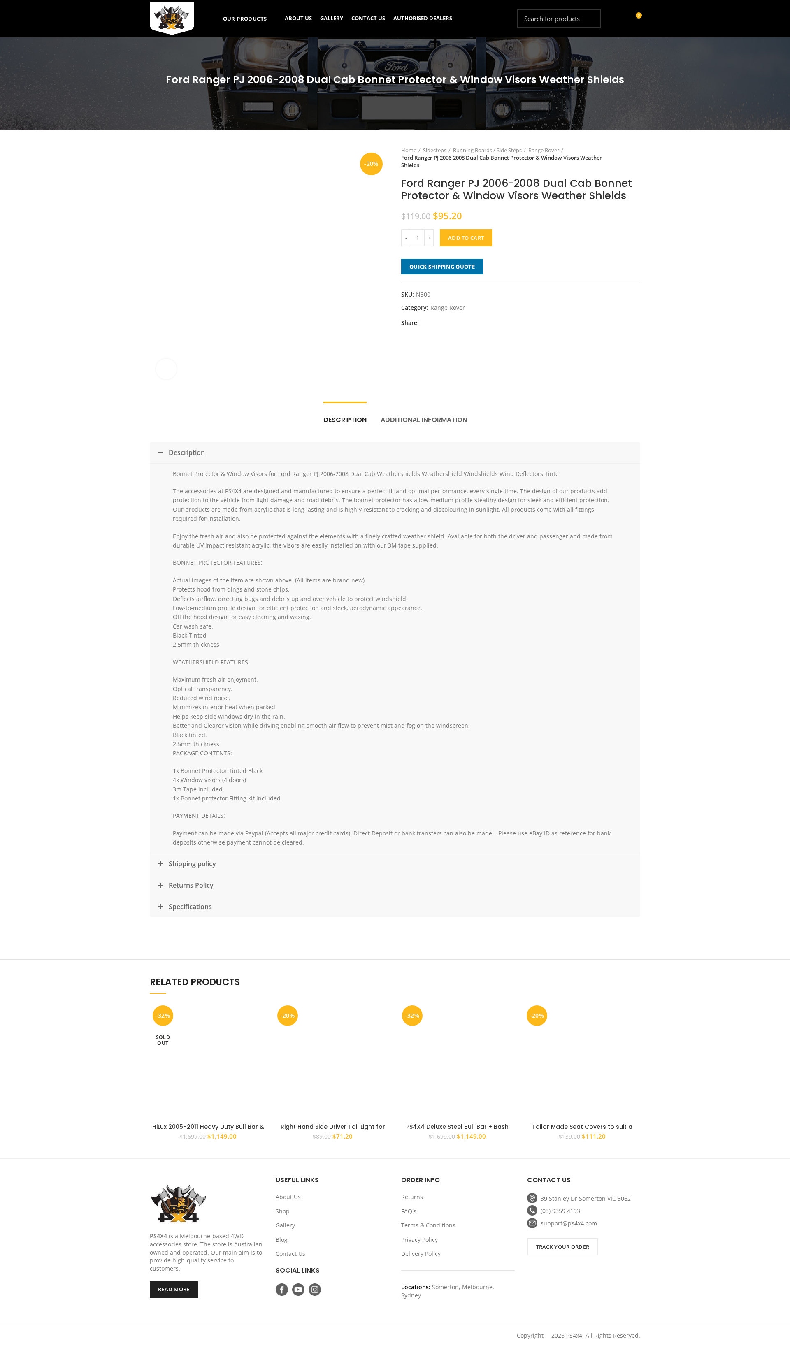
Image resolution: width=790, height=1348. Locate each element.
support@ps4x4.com (569, 1223)
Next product (636, 157)
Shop (283, 1211)
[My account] (620, 18)
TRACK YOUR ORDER (563, 1247)
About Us (288, 1197)
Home (408, 150)
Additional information (424, 420)
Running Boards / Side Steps (487, 150)
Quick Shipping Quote (442, 266)
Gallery (285, 1225)
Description (345, 420)
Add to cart (466, 237)
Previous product (620, 157)
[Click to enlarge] (166, 369)
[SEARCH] (589, 18)
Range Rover (543, 150)
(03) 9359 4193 (560, 1211)
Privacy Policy (419, 1240)
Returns (412, 1197)
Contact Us (290, 1254)
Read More (174, 1289)
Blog (282, 1240)
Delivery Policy (421, 1254)
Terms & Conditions (428, 1225)
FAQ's (408, 1211)
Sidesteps (434, 150)
